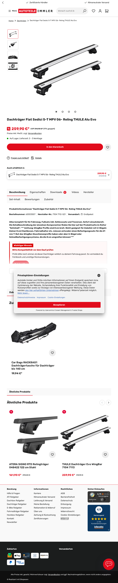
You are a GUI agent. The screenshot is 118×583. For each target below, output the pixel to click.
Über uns (38, 511)
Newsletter (12, 522)
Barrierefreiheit (68, 497)
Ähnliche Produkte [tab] (19, 391)
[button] (12, 34)
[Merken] (107, 147)
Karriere (37, 493)
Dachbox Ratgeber (15, 500)
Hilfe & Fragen (13, 493)
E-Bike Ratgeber (14, 508)
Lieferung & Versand (43, 500)
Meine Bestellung (41, 504)
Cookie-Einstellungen (70, 515)
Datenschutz (67, 500)
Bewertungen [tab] (32, 199)
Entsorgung (66, 504)
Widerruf (64, 518)
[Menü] (108, 493)
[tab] (56, 112)
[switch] (103, 499)
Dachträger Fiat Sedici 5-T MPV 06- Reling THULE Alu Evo (53, 20)
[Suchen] (84, 10)
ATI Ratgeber (13, 497)
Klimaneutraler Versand (98, 2)
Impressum (66, 508)
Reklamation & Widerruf (44, 508)
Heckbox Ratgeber (15, 515)
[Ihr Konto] (100, 11)
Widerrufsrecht (67, 511)
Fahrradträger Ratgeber (18, 511)
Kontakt (10, 518)
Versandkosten (35, 133)
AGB (63, 493)
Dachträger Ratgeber (16, 504)
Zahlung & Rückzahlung (45, 515)
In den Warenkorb (55, 147)
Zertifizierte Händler (38, 2)
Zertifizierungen (41, 518)
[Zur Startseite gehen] (36, 11)
